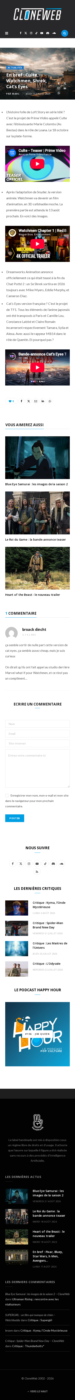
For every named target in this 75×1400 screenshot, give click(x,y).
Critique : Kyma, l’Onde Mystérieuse (44, 1330)
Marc (15, 93)
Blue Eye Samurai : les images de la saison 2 (36, 484)
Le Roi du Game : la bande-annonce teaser (35, 539)
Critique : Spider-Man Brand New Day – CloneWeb (34, 1341)
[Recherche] (64, 33)
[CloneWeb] (37, 14)
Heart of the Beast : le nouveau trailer (32, 595)
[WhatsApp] (58, 93)
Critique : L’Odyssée (46, 964)
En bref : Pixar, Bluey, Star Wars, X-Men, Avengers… (48, 1256)
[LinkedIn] (65, 88)
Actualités (15, 67)
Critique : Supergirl (40, 1320)
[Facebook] (58, 83)
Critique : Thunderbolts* (28, 1346)
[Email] (58, 88)
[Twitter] (65, 83)
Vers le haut (39, 1391)
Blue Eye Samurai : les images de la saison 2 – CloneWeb (37, 1294)
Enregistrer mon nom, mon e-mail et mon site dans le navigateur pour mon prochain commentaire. (37, 801)
